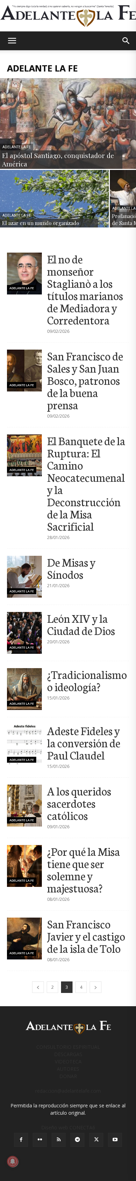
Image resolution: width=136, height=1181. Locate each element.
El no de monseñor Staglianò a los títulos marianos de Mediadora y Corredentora (85, 289)
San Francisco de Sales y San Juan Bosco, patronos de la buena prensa (85, 380)
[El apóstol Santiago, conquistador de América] (68, 123)
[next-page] (95, 987)
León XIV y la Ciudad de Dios (81, 624)
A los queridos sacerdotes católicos (79, 803)
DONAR (68, 1076)
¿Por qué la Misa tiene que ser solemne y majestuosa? (83, 869)
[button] (12, 40)
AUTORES (68, 1069)
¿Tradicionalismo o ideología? (87, 680)
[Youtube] (115, 1140)
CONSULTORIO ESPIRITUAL (68, 1047)
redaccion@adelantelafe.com (68, 1090)
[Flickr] (40, 1140)
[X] (96, 1140)
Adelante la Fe (16, 147)
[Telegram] (77, 1140)
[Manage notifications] (12, 1161)
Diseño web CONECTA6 (68, 1127)
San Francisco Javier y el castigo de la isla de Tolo (86, 936)
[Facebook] (21, 1140)
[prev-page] (38, 987)
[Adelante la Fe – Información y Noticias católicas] (68, 16)
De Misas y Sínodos (71, 568)
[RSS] (59, 1140)
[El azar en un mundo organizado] (54, 198)
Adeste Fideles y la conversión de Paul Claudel (83, 742)
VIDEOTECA (68, 1061)
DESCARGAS (68, 1054)
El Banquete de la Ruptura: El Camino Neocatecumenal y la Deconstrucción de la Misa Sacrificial (86, 483)
